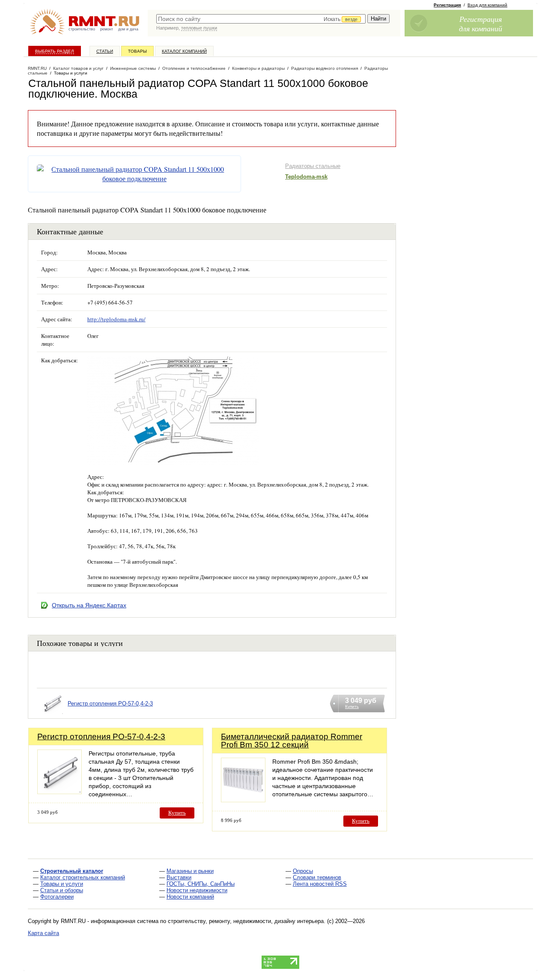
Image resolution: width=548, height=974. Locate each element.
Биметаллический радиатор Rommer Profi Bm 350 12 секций (291, 740)
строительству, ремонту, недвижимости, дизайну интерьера (246, 921)
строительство (81, 29)
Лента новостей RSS (320, 884)
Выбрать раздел (54, 51)
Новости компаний (190, 896)
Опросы (303, 871)
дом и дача (128, 29)
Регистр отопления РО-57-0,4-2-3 (110, 703)
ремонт (106, 29)
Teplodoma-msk (306, 176)
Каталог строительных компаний (82, 877)
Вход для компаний (487, 5)
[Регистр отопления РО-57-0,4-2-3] (52, 714)
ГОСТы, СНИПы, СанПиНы (201, 884)
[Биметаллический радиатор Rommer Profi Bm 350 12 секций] (243, 800)
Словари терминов (317, 877)
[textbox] (261, 19)
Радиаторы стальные (312, 166)
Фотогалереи (57, 896)
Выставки (179, 877)
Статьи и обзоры (61, 890)
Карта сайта (43, 933)
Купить (177, 813)
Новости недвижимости (197, 890)
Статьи (104, 51)
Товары (137, 51)
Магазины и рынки (190, 871)
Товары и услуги (61, 884)
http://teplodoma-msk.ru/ (116, 319)
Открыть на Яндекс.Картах (89, 605)
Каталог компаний (184, 51)
